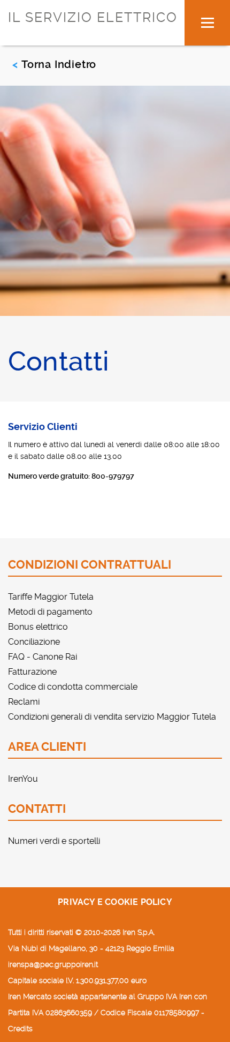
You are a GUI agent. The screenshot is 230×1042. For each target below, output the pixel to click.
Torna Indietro (58, 64)
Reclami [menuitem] (24, 702)
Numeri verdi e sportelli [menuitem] (54, 841)
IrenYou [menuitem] (23, 779)
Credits (20, 1028)
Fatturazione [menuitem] (32, 672)
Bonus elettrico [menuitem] (38, 627)
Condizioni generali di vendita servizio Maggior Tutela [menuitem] (112, 717)
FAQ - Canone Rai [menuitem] (42, 657)
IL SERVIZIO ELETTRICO (93, 17)
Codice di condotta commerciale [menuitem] (72, 687)
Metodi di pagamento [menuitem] (50, 612)
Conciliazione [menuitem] (34, 642)
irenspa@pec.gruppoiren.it (53, 964)
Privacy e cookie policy (115, 902)
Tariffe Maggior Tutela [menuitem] (51, 597)
